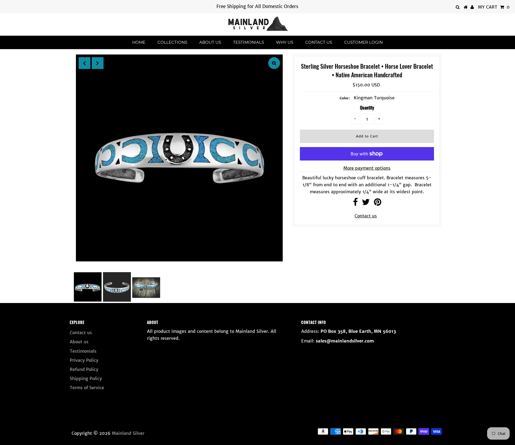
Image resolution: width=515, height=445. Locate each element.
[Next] (98, 63)
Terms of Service (87, 387)
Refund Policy (84, 369)
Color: (345, 98)
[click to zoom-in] (274, 63)
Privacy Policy (84, 360)
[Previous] (84, 63)
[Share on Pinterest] (377, 203)
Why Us (284, 42)
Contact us (318, 42)
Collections (172, 42)
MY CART (494, 7)
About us (210, 42)
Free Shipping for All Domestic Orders (257, 6)
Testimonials (248, 42)
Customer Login (363, 42)
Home (138, 42)
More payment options (367, 168)
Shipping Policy (86, 378)
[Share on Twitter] (366, 203)
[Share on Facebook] (355, 203)
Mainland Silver (128, 433)
